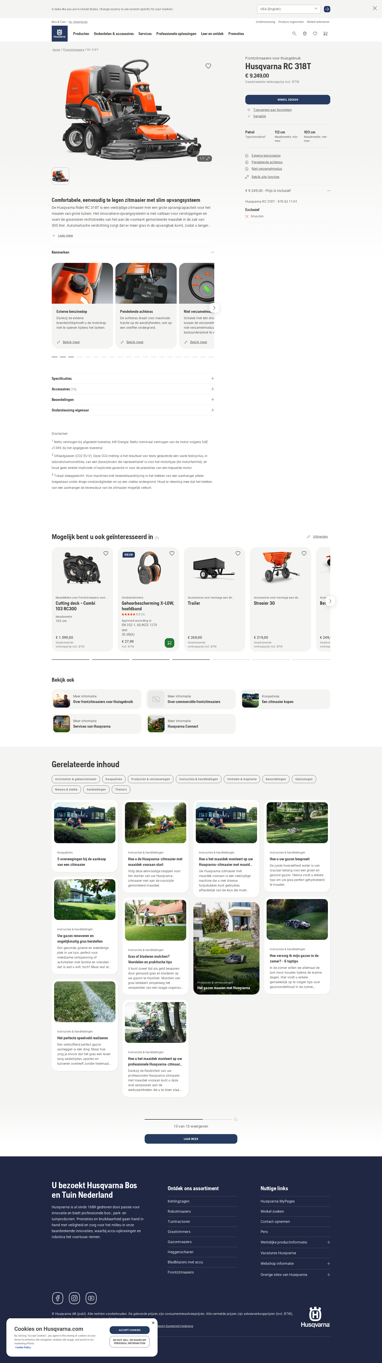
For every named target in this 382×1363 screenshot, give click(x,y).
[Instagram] (74, 1298)
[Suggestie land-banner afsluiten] (375, 8)
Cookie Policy (23, 1347)
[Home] (60, 34)
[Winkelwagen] (325, 33)
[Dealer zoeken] (305, 33)
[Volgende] (214, 308)
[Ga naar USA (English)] (327, 9)
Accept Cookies (129, 1330)
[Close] (153, 1322)
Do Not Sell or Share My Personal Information (129, 1342)
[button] (81, 34)
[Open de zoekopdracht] (294, 33)
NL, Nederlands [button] (78, 21)
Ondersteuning (265, 21)
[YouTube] (91, 1298)
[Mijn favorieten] (315, 33)
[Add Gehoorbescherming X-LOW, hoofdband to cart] (169, 642)
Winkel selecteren (318, 21)
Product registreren (291, 21)
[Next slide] (330, 601)
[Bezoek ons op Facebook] (58, 1298)
